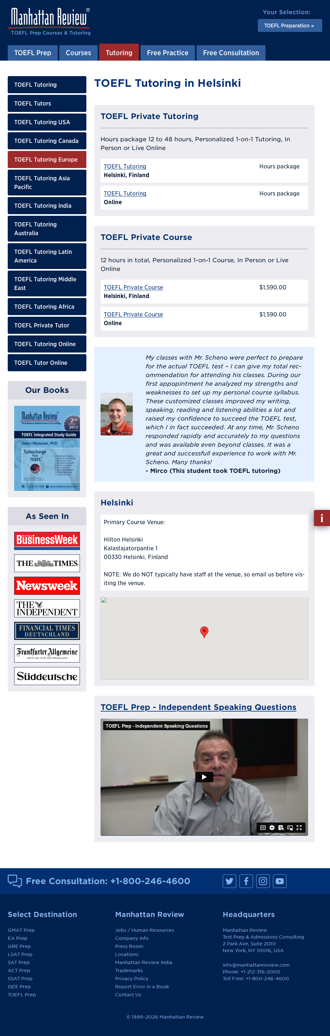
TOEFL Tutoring (35, 84)
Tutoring (119, 52)
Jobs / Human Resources (144, 930)
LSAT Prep (20, 954)
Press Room (129, 946)
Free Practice (168, 52)
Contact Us (128, 994)
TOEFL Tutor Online (40, 362)
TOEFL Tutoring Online (45, 344)
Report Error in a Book (142, 986)
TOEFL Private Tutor (41, 325)
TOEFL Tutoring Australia (35, 228)
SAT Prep (19, 962)
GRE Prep (19, 946)
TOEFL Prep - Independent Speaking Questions (198, 707)
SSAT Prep (20, 978)
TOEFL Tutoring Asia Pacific (42, 182)
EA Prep (17, 938)
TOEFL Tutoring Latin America (43, 256)
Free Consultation (231, 52)
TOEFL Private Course (133, 287)
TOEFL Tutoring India (43, 205)
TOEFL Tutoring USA (42, 122)
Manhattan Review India (143, 962)
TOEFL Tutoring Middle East (45, 283)
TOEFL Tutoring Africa (44, 306)
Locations (126, 954)
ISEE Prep (19, 986)
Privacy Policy (132, 978)
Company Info (132, 938)
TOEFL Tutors (32, 103)
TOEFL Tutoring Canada (46, 140)
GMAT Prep (21, 930)
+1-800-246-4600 (150, 881)
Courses (78, 52)
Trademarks (129, 970)
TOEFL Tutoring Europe (46, 159)
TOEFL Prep (32, 52)
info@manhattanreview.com (256, 965)
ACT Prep (19, 970)
